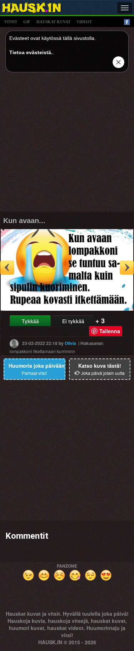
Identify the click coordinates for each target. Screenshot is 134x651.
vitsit (10, 22)
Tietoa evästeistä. (31, 52)
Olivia (70, 343)
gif (26, 22)
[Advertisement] (67, 144)
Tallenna (109, 331)
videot (84, 22)
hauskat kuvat (53, 22)
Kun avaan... (24, 220)
